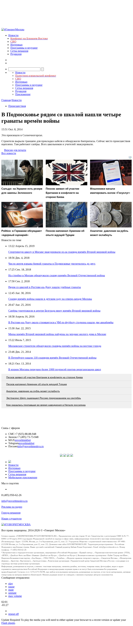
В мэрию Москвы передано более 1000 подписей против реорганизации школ (54, 369)
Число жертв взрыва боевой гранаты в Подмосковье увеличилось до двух (51, 263)
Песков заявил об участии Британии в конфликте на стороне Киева (44, 377)
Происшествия (17, 106)
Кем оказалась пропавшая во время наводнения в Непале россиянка (46, 405)
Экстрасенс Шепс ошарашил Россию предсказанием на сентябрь (43, 398)
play (10, 583)
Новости (13, 35)
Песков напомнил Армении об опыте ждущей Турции (36, 384)
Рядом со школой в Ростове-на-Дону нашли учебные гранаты (44, 287)
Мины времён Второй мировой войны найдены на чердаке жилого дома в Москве (57, 334)
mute (11, 589)
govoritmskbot (23, 440)
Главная (6, 100)
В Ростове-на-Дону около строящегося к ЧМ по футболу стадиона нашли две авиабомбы (60, 322)
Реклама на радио (11, 506)
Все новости (8, 153)
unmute (12, 592)
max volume (15, 596)
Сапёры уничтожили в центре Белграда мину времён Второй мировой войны (54, 310)
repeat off (13, 614)
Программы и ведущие (24, 47)
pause (11, 586)
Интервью (16, 44)
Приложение (22, 94)
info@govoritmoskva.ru (30, 446)
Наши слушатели (11, 518)
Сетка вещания (19, 50)
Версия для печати (15, 150)
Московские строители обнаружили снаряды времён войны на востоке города (54, 345)
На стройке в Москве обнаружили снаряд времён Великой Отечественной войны (56, 275)
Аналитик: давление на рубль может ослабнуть (33, 391)
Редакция (15, 54)
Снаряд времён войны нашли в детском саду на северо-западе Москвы (50, 298)
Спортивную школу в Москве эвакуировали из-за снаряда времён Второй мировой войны (61, 251)
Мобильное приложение (22, 477)
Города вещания (10, 512)
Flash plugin (8, 623)
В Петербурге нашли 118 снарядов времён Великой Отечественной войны (52, 357)
